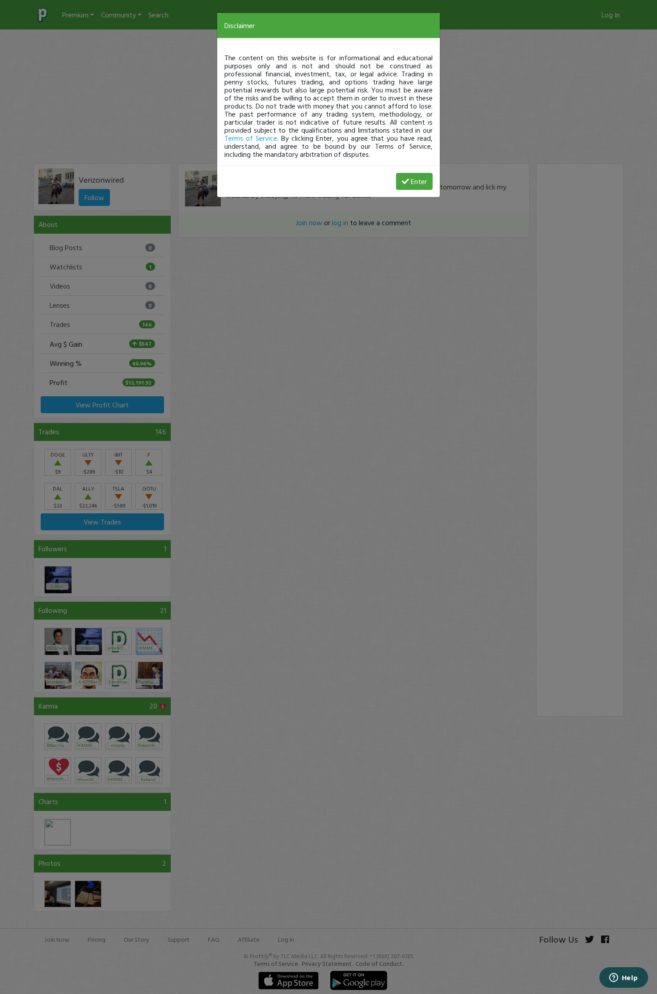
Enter (419, 181)
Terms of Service (250, 138)
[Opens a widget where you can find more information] (623, 978)
